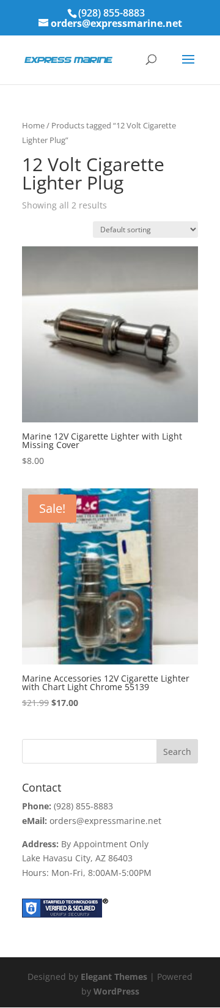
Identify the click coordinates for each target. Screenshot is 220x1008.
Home (33, 125)
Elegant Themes (114, 976)
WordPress (116, 991)
